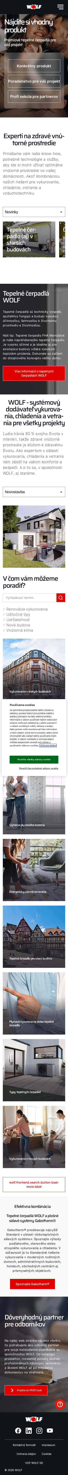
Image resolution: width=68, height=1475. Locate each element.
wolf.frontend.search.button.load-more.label (34, 1184)
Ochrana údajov (26, 1453)
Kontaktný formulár (24, 1445)
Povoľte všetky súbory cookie (34, 759)
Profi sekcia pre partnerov (34, 96)
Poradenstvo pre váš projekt (34, 81)
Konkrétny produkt (34, 66)
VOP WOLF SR (34, 1462)
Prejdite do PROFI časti (29, 1390)
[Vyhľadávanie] (60, 597)
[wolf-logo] (34, 7)
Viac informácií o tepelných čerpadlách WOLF (34, 373)
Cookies (46, 1453)
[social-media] (18, 1431)
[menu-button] (60, 7)
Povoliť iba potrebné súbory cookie (38, 768)
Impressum (48, 1445)
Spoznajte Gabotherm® (32, 1284)
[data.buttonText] (60, 1404)
